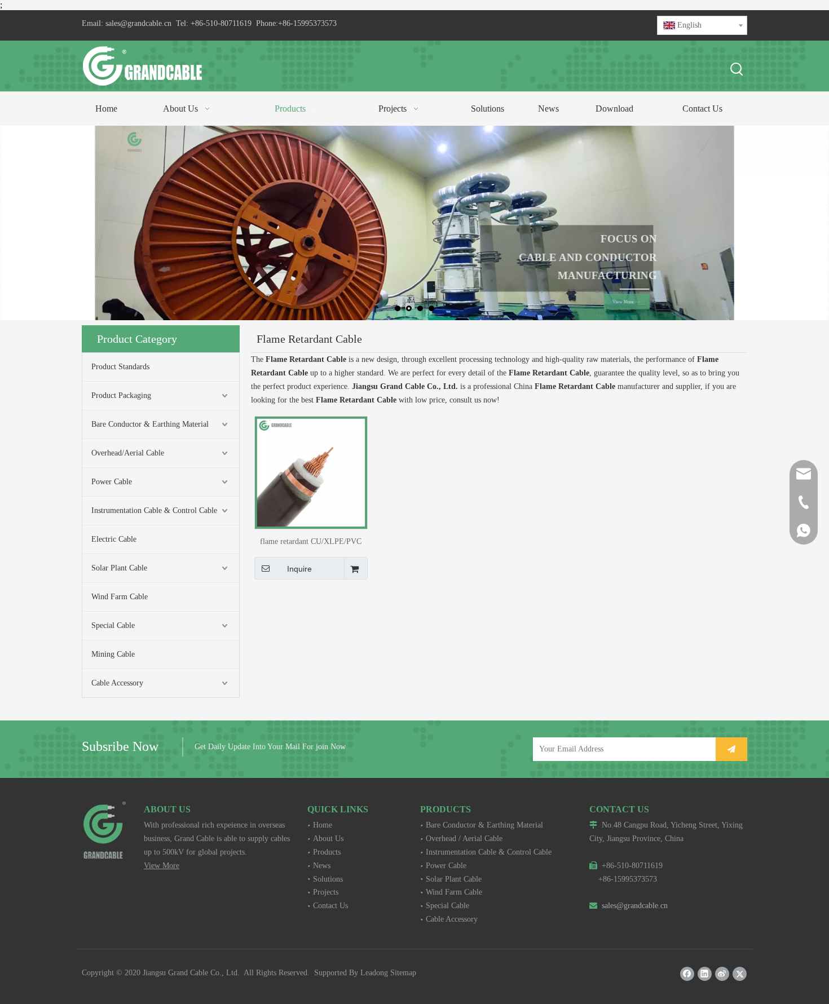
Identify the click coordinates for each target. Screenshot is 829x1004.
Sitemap (403, 972)
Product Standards (120, 366)
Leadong (374, 972)
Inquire (299, 568)
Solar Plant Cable (119, 568)
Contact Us (330, 905)
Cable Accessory (117, 683)
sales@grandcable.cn (138, 23)
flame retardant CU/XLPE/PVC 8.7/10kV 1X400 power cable (310, 541)
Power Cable (111, 481)
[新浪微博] (722, 974)
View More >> (619, 301)
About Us (328, 838)
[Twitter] (740, 974)
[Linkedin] (705, 974)
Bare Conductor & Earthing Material (150, 424)
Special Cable (113, 625)
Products (327, 852)
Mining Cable (113, 654)
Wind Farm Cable (119, 596)
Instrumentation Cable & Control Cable (154, 510)
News (321, 865)
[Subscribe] (731, 749)
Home (322, 825)
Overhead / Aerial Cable (464, 838)
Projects (325, 892)
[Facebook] (687, 974)
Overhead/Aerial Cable (127, 453)
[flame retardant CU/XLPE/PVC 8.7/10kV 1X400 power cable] (311, 471)
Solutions (328, 879)
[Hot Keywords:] (737, 70)
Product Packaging (121, 395)
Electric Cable (113, 539)
